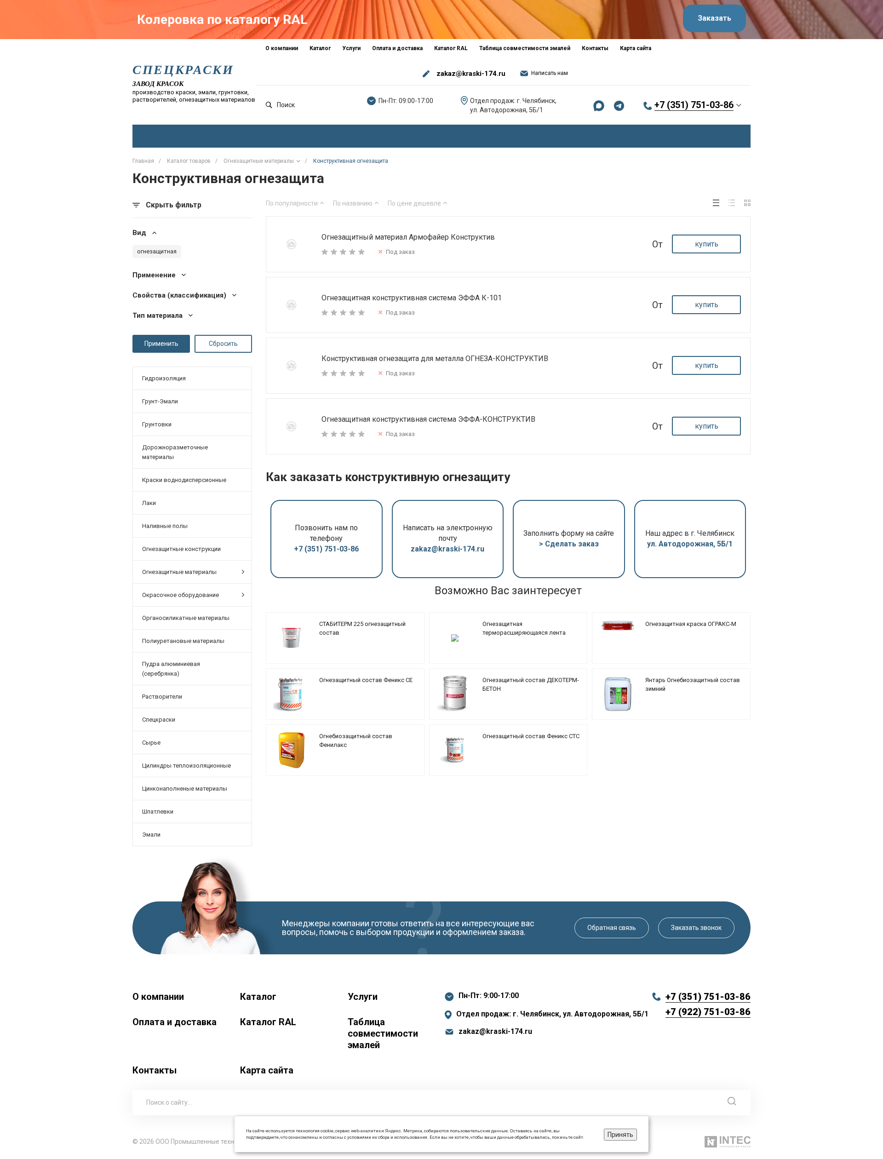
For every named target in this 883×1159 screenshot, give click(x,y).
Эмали (151, 834)
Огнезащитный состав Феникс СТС (530, 736)
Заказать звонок (696, 927)
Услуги (363, 996)
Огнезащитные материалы (179, 571)
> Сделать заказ (569, 543)
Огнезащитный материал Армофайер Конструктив (408, 237)
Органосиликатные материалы (185, 617)
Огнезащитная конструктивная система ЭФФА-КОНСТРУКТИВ (428, 419)
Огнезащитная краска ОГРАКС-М (690, 623)
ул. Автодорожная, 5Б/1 (690, 543)
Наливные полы (165, 525)
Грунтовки (157, 424)
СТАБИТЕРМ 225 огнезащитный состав (362, 628)
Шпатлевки (157, 811)
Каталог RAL (268, 1021)
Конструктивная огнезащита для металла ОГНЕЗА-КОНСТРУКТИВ (434, 358)
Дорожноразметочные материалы (175, 452)
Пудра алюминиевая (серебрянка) (171, 668)
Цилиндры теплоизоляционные (186, 765)
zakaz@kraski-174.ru (470, 73)
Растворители (162, 696)
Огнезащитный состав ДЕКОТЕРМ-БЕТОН (530, 685)
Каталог (258, 996)
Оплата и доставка (174, 1021)
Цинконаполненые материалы (184, 788)
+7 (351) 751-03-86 (694, 104)
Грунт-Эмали (160, 401)
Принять (620, 1134)
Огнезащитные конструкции (181, 548)
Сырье (151, 742)
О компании (158, 996)
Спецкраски (158, 719)
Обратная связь (611, 927)
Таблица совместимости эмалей (383, 1033)
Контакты (154, 1070)
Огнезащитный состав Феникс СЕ (366, 680)
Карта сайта (266, 1070)
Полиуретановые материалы (183, 640)
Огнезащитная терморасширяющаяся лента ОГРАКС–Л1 (524, 632)
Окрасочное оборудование (180, 594)
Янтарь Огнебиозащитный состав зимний (692, 685)
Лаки (149, 502)
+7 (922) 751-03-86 (708, 1011)
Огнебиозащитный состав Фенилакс (355, 741)
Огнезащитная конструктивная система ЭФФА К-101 (411, 297)
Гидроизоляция (164, 378)
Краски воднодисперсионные (184, 479)
